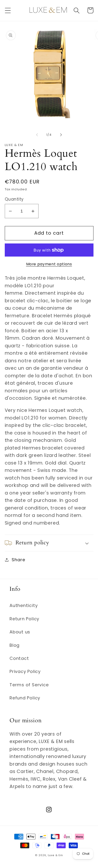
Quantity (14, 199)
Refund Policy (25, 698)
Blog (15, 645)
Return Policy (24, 619)
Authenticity (24, 605)
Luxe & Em (55, 855)
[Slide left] (37, 135)
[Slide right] (61, 135)
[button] (8, 10)
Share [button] (18, 560)
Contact (19, 658)
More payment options (49, 264)
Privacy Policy (25, 671)
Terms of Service (29, 685)
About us (20, 632)
